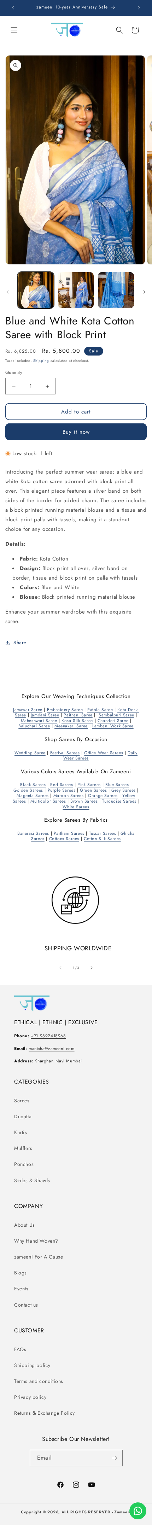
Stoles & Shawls (32, 1180)
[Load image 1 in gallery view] (35, 290)
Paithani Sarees (69, 833)
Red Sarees (61, 784)
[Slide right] (144, 292)
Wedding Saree (30, 753)
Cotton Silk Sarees (102, 838)
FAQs (20, 1349)
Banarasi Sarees (33, 833)
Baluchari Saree (34, 726)
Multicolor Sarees (48, 801)
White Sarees (76, 807)
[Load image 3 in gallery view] (116, 290)
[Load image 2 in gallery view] (76, 290)
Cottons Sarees (64, 838)
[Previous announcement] (13, 8)
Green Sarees (93, 790)
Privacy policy (30, 1397)
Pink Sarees (89, 784)
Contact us (26, 1304)
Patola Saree (100, 709)
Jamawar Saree (27, 709)
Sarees (22, 1100)
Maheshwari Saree (39, 720)
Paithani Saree (78, 715)
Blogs (20, 1272)
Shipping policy (32, 1365)
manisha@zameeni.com (51, 1048)
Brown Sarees (84, 801)
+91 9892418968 (48, 1036)
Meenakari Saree (71, 726)
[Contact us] (137, 1510)
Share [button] (20, 642)
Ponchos (24, 1164)
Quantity (13, 372)
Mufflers (23, 1148)
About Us (24, 1224)
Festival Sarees (65, 753)
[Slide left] (8, 292)
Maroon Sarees (68, 795)
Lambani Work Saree (113, 726)
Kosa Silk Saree (77, 720)
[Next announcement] (139, 8)
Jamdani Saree (45, 715)
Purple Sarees (62, 790)
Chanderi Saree (113, 720)
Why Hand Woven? (36, 1240)
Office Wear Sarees (103, 753)
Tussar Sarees (102, 833)
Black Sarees (33, 784)
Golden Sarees (28, 790)
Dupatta (22, 1116)
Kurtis (20, 1132)
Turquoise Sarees (119, 801)
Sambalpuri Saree (116, 715)
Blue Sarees (117, 784)
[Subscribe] (114, 1458)
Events (21, 1288)
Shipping (41, 360)
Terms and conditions (38, 1381)
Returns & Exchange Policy (44, 1413)
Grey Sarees (123, 790)
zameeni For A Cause (38, 1256)
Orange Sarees (103, 795)
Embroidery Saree (65, 709)
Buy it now (76, 432)
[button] (14, 30)
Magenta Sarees (32, 795)
